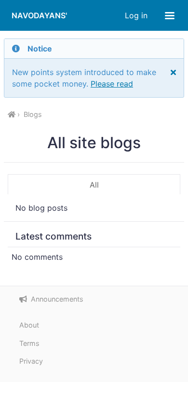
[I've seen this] (173, 72)
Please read (112, 84)
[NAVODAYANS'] (11, 114)
